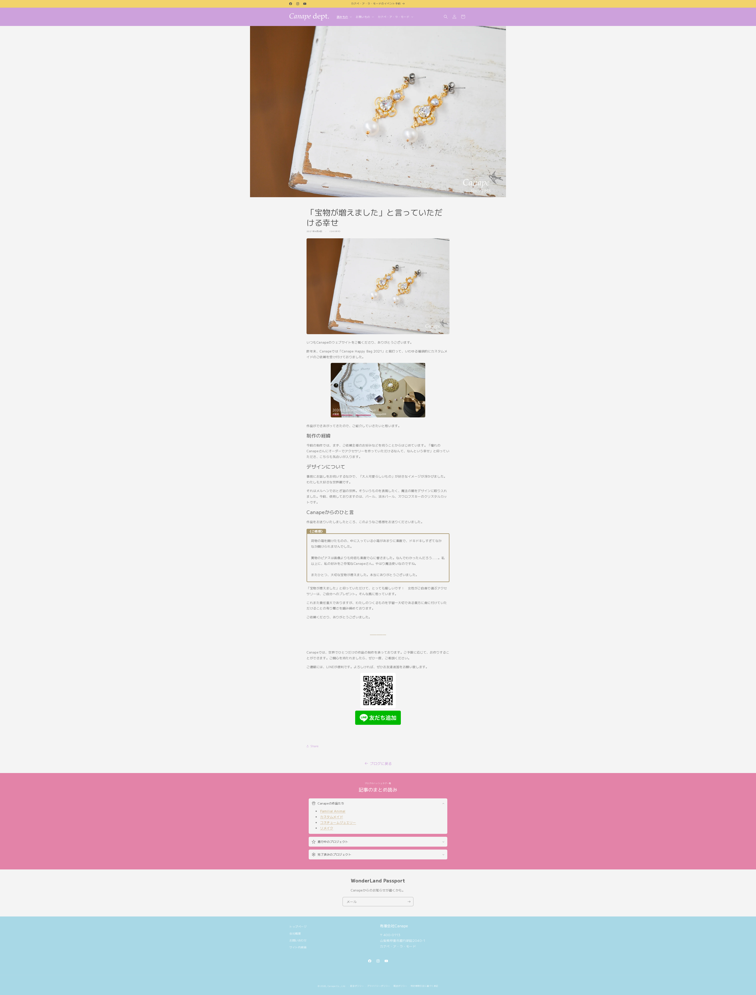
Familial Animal (333, 811)
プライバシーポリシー (378, 985)
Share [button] (314, 746)
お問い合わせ (298, 940)
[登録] (409, 901)
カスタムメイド (331, 816)
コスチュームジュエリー (338, 822)
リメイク (326, 828)
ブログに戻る (381, 763)
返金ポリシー (357, 985)
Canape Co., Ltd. (337, 986)
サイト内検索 (298, 947)
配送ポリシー (400, 985)
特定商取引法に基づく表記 (424, 985)
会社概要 (295, 933)
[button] (343, 17)
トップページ (298, 926)
